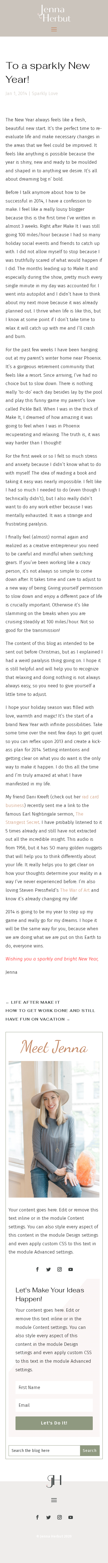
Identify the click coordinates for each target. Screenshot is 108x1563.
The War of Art (75, 890)
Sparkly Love (45, 93)
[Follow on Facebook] (37, 1269)
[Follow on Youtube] (70, 1269)
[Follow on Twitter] (48, 1269)
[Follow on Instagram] (59, 1269)
